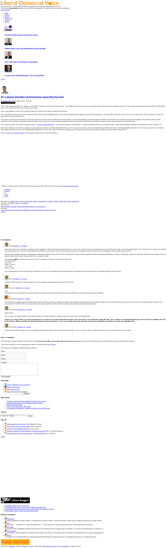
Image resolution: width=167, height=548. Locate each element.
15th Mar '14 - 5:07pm (25, 309)
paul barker (10, 527)
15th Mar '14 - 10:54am (20, 246)
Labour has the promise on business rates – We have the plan (25, 433)
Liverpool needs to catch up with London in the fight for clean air (34, 509)
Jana (8, 523)
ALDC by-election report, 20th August (19, 406)
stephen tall (75, 201)
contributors (65, 546)
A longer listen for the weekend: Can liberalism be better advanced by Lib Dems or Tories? (28, 210)
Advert (3, 79)
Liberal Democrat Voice (49, 546)
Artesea (25, 546)
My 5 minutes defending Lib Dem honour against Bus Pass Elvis (32, 97)
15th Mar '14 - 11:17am (20, 279)
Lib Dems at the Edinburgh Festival (18, 429)
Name (2, 351)
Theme (7, 22)
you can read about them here (45, 124)
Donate (7, 17)
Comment (4, 362)
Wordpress (12, 546)
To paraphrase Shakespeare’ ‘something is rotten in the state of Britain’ (28, 408)
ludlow (56, 201)
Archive (7, 15)
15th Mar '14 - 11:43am (22, 288)
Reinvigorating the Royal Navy (16, 424)
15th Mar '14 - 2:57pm (23, 299)
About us (7, 20)
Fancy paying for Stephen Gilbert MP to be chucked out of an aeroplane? (23, 206)
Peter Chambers (11, 531)
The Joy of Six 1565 (22, 505)
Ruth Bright (10, 519)
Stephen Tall (7, 101)
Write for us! (8, 18)
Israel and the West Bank (14, 405)
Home (6, 13)
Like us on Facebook (13, 387)
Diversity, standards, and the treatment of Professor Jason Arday (26, 401)
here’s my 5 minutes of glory (15, 133)
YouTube (25, 203)
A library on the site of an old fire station (25, 511)
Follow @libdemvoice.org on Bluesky (18, 385)
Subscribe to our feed (13, 389)
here (107, 341)
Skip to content (5, 10)
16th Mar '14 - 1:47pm (24, 327)
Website (3, 359)
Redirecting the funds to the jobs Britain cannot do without (25, 403)
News (18, 203)
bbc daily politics (32, 201)
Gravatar (53, 344)
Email (2, 355)
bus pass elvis (42, 201)
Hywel (9, 535)
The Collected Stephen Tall (69, 186)
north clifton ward (64, 201)
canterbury (50, 201)
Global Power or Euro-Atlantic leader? (19, 426)
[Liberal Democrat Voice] (30, 5)
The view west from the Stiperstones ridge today (31, 507)
